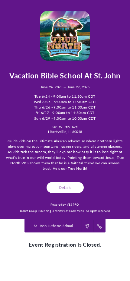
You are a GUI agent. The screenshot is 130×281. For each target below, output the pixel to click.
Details (65, 187)
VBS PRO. (73, 205)
